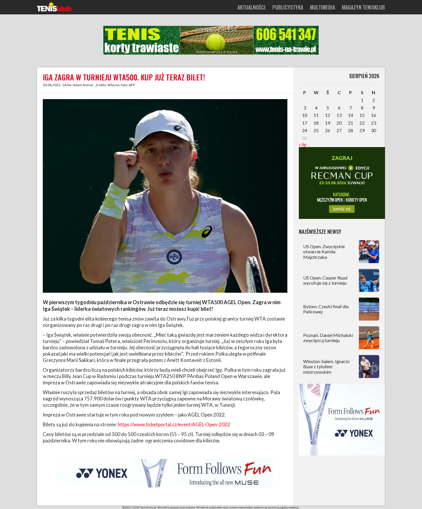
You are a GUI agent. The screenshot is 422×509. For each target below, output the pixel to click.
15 (362, 115)
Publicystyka (287, 7)
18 (316, 123)
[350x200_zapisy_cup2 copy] (342, 217)
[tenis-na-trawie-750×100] (211, 53)
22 (362, 123)
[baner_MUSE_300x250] (342, 453)
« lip (303, 144)
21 (350, 123)
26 (327, 130)
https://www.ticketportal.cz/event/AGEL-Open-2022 (174, 424)
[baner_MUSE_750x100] (165, 486)
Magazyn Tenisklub (363, 7)
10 (304, 115)
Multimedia (322, 7)
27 (339, 130)
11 (316, 115)
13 (339, 115)
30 (373, 130)
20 (339, 123)
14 (350, 115)
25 (316, 130)
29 (362, 130)
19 (327, 123)
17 (304, 123)
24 (304, 130)
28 (350, 130)
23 (373, 123)
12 (327, 115)
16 (373, 115)
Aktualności (251, 7)
